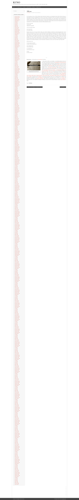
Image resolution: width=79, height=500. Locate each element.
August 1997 (17, 372)
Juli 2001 (16, 321)
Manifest (58, 64)
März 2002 (16, 312)
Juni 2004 (16, 283)
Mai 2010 (16, 206)
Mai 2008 (16, 232)
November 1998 (17, 356)
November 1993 (17, 421)
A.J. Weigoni (30, 76)
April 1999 (16, 350)
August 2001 (17, 320)
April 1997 (16, 376)
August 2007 (17, 242)
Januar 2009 (17, 223)
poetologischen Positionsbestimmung (60, 62)
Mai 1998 (16, 362)
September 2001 (17, 319)
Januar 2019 (17, 93)
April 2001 (16, 324)
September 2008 (17, 228)
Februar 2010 (17, 209)
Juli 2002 (16, 308)
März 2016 (16, 130)
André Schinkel (29, 75)
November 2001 (17, 317)
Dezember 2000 (17, 329)
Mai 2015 (16, 141)
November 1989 (17, 473)
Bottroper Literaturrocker (40, 78)
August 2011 (16, 190)
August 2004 (17, 281)
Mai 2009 (16, 219)
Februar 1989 (17, 483)
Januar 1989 (17, 484)
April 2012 (16, 181)
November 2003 (17, 291)
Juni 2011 (16, 192)
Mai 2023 (16, 37)
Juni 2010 (16, 205)
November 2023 (17, 30)
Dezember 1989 (17, 472)
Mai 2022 (16, 50)
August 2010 (17, 203)
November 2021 (17, 56)
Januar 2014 (17, 158)
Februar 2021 (17, 66)
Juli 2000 (16, 334)
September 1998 (17, 358)
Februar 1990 (17, 470)
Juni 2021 (16, 62)
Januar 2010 (17, 210)
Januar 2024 (17, 28)
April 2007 (16, 246)
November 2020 (17, 69)
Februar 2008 (17, 235)
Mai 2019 (16, 89)
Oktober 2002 (17, 305)
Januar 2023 (17, 41)
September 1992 (17, 436)
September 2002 (17, 306)
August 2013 (17, 164)
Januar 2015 (17, 145)
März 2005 (16, 273)
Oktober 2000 (17, 331)
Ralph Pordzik (34, 75)
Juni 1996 (16, 387)
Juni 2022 (16, 49)
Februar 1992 (17, 444)
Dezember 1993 (17, 420)
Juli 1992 (16, 438)
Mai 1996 (16, 388)
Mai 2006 (16, 258)
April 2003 (16, 298)
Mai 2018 (16, 102)
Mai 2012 (16, 180)
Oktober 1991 (17, 448)
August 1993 (17, 424)
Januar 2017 (17, 119)
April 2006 (16, 259)
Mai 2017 (16, 115)
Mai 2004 (16, 284)
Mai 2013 (16, 167)
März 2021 (16, 65)
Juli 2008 (16, 230)
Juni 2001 (16, 322)
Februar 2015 (17, 144)
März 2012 (16, 182)
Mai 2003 (16, 297)
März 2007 (16, 247)
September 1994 (17, 410)
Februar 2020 (17, 79)
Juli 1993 (16, 425)
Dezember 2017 (17, 107)
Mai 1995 (16, 401)
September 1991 (17, 449)
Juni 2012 (16, 179)
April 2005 (16, 272)
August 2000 (17, 333)
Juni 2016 (16, 127)
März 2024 (16, 26)
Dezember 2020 (17, 68)
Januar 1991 (17, 458)
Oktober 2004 (17, 279)
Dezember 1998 (17, 355)
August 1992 (17, 437)
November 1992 (17, 434)
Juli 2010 (16, 204)
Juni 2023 (16, 36)
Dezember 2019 (17, 81)
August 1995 (17, 398)
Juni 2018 (16, 101)
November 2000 (17, 330)
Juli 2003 (16, 295)
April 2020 (16, 77)
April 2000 (16, 337)
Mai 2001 (16, 323)
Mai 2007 (16, 245)
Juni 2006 (16, 257)
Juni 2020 (16, 75)
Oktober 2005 (17, 266)
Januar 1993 (17, 432)
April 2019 (16, 90)
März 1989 (16, 482)
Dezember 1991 (17, 446)
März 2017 (16, 117)
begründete (50, 65)
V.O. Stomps (62, 77)
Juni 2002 (16, 309)
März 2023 (16, 39)
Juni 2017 (16, 114)
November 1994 (17, 408)
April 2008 (16, 233)
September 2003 (17, 293)
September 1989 (17, 475)
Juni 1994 (16, 413)
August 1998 (17, 359)
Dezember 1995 (17, 394)
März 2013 (16, 169)
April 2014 (16, 155)
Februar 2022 (17, 53)
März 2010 (16, 208)
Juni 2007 (16, 244)
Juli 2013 (16, 165)
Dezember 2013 (17, 159)
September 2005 (17, 267)
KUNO (16, 2)
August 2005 (17, 268)
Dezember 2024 (17, 16)
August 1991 (17, 450)
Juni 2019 (16, 88)
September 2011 (17, 189)
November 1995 (17, 395)
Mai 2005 (16, 271)
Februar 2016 (17, 131)
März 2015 (16, 143)
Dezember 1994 (17, 407)
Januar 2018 (17, 106)
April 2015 (16, 142)
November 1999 (17, 343)
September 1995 (17, 397)
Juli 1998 (16, 360)
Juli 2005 (16, 269)
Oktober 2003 (17, 292)
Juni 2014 (16, 153)
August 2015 (17, 138)
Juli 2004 (16, 282)
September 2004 (17, 280)
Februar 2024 (17, 27)
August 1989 (17, 476)
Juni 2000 (16, 335)
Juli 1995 (16, 399)
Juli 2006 (16, 256)
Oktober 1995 (17, 396)
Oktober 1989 (17, 474)
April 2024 (16, 25)
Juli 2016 (16, 126)
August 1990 (17, 463)
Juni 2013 (16, 166)
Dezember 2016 (17, 120)
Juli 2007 (16, 243)
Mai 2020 (16, 76)
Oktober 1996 (17, 383)
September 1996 (17, 384)
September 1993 (17, 423)
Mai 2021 (16, 63)
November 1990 (17, 460)
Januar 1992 (17, 445)
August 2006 (17, 255)
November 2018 (17, 95)
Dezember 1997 (17, 368)
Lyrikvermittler (40, 59)
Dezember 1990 (17, 459)
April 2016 (16, 129)
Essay (60, 66)
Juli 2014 (16, 152)
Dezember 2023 (17, 29)
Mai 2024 (16, 24)
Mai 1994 (16, 414)
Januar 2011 (16, 197)
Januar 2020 (17, 80)
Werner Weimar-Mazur (46, 75)
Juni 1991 (16, 452)
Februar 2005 (17, 274)
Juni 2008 (16, 231)
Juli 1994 (16, 412)
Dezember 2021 (17, 55)
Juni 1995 (16, 400)
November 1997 (17, 369)
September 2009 (17, 215)
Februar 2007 (17, 248)
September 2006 (17, 254)
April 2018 (16, 103)
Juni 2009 (16, 218)
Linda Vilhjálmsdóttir (63, 75)
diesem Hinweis (62, 79)
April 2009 (16, 220)
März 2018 (16, 104)
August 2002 (17, 307)
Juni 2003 (16, 296)
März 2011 (16, 195)
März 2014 (16, 156)
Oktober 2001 (17, 318)
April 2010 (16, 207)
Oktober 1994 (17, 409)
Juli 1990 (16, 464)
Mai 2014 (16, 154)
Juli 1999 (16, 347)
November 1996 (17, 382)
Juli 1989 (16, 477)
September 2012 (17, 176)
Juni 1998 (16, 361)
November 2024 (17, 17)
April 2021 (16, 64)
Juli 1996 (16, 386)
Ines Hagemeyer (40, 77)
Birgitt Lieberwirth (57, 75)
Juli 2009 (16, 217)
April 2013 (16, 168)
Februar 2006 (17, 261)
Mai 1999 (16, 349)
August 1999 (17, 346)
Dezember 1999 (17, 342)
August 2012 (17, 177)
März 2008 (16, 234)
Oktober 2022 (17, 44)
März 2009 (16, 221)
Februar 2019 (17, 92)
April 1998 (16, 363)
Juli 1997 (16, 373)
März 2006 (16, 260)
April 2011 (16, 194)
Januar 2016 (17, 132)
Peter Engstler (52, 75)
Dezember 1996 (17, 381)
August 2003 (17, 294)
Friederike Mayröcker (39, 75)
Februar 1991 (17, 457)
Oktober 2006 (17, 253)
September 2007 (17, 241)
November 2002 (17, 304)
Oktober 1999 (17, 344)
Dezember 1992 (17, 433)
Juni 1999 (16, 348)
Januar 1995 (17, 406)
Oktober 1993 (17, 422)
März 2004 (16, 286)
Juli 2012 (16, 178)
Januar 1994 (17, 419)
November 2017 (17, 108)
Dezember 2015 (17, 133)
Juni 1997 (16, 374)
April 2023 (16, 38)
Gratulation (39, 76)
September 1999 (17, 345)
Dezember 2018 (17, 94)
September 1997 (17, 371)
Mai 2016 (16, 128)
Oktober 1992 (17, 435)
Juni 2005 (16, 270)
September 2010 (17, 202)
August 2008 (17, 229)
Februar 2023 (17, 40)
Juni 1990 (16, 465)
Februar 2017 (17, 118)
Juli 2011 (16, 191)
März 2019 (16, 91)
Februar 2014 (17, 157)
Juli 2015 (16, 139)
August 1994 (17, 411)
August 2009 (17, 216)
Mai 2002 (16, 310)
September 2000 (17, 332)
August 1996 (17, 385)
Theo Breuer (28, 12)
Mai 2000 (16, 336)
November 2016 (17, 121)
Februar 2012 (17, 183)
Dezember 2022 (17, 42)
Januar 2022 (17, 54)
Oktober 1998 (17, 357)
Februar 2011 (17, 196)
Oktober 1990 (17, 461)
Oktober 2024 (17, 18)
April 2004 (16, 285)
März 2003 (16, 299)
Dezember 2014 (17, 146)
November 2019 (17, 82)
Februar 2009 (17, 222)
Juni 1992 (16, 439)
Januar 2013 (17, 171)
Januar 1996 (17, 393)
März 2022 (16, 52)
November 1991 (17, 447)
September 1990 (17, 462)
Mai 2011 (16, 193)
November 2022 (17, 43)
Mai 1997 (16, 375)
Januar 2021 (17, 67)
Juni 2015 (16, 140)
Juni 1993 (16, 426)
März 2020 (16, 78)
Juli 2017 (16, 113)
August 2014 (17, 151)
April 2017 (16, 116)
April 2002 (16, 311)
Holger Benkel (62, 74)
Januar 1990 (17, 471)
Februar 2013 (17, 170)
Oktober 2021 (17, 57)
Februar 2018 (17, 105)
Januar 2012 (17, 184)
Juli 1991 (16, 451)
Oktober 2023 (17, 31)
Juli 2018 (16, 100)
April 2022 (16, 51)
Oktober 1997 (17, 370)
